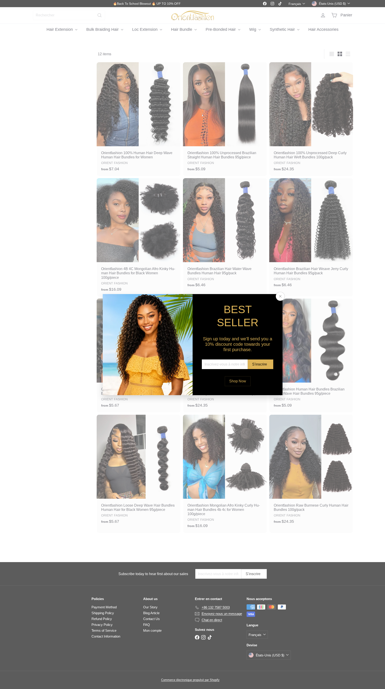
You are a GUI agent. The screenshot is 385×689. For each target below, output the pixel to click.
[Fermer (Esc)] (280, 296)
